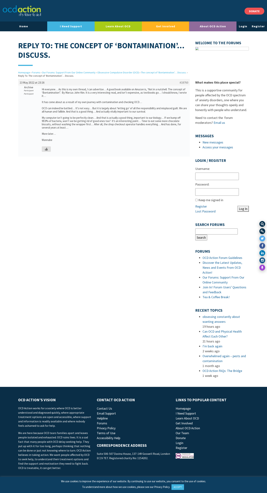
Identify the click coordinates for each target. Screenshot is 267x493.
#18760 (184, 82)
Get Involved (165, 26)
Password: (202, 184)
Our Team (182, 433)
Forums (36, 72)
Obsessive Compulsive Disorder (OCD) (118, 72)
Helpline (102, 418)
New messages (213, 142)
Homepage (24, 72)
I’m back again (212, 346)
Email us (219, 123)
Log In (243, 209)
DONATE (254, 11)
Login (243, 26)
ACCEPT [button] (178, 487)
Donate (181, 438)
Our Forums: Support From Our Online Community (69, 72)
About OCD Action (213, 26)
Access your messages (218, 147)
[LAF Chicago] (22, 10)
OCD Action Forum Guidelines (222, 258)
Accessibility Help (108, 438)
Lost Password (205, 211)
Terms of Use (106, 433)
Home (23, 26)
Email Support (106, 413)
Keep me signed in (210, 200)
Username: (202, 169)
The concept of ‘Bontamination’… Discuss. (163, 72)
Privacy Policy (106, 428)
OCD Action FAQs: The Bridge (222, 371)
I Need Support (71, 26)
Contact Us (104, 408)
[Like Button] (46, 149)
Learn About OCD (118, 26)
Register (258, 26)
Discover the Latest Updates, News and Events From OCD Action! (222, 268)
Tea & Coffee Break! (216, 297)
